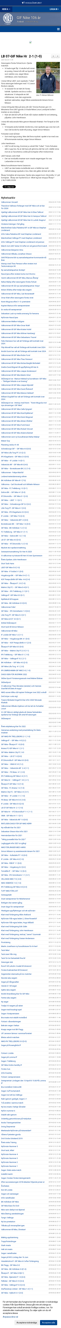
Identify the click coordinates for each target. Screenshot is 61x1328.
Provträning (5, 942)
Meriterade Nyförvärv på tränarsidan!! (16, 1130)
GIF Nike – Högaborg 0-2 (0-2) (13, 867)
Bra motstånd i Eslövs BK (11, 1087)
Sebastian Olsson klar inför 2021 (14, 831)
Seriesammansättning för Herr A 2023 (16, 552)
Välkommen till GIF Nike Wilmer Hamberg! (18, 333)
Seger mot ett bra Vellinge (11, 1095)
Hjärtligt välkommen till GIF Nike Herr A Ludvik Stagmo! (23, 220)
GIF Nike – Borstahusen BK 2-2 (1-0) (15, 468)
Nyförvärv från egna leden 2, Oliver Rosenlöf (19, 919)
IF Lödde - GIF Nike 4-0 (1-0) (12, 859)
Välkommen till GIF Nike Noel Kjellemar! (17, 413)
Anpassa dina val (10, 1317)
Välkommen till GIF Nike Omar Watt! (15, 325)
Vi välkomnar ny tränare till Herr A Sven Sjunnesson (21, 556)
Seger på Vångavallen (10, 982)
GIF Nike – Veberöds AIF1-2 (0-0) (14, 520)
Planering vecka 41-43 (10, 445)
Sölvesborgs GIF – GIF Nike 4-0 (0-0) (16, 449)
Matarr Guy (5, 441)
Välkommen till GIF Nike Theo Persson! (16, 359)
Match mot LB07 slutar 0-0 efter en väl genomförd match (24, 246)
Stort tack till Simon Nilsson (12, 627)
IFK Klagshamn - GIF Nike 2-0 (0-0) (15, 457)
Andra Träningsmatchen (11, 1123)
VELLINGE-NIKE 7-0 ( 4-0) (11, 879)
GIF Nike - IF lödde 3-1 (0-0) (12, 571)
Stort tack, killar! (7, 1150)
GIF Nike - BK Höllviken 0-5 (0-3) (14, 603)
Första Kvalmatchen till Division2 (14, 970)
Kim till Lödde (6, 1190)
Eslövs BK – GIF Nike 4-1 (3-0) (13, 492)
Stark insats (6, 1245)
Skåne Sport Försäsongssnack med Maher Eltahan (22, 678)
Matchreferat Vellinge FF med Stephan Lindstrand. (21, 238)
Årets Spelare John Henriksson (14, 560)
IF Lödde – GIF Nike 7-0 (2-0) (13, 516)
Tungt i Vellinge (7, 1218)
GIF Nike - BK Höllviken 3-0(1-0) (13, 1269)
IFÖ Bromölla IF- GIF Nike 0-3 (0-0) (15, 760)
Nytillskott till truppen (9, 599)
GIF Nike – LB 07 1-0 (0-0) (11, 756)
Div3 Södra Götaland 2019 (11, 1138)
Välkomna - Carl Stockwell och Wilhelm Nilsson (20, 484)
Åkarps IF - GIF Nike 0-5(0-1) (12, 1273)
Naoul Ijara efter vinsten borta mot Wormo (18, 274)
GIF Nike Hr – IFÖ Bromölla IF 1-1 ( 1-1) (16, 812)
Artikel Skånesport (8, 623)
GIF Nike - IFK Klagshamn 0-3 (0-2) (15, 512)
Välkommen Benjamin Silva (12, 250)
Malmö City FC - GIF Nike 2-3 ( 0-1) (15, 792)
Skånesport (6, 718)
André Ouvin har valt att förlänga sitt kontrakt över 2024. (23, 351)
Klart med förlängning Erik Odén (14, 926)
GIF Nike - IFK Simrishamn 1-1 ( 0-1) (15, 875)
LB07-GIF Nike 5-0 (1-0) (10, 567)
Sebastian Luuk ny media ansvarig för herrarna (20, 313)
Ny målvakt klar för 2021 (11, 827)
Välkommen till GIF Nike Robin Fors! (15, 355)
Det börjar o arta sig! (9, 696)
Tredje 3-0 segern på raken (12, 1006)
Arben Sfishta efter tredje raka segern (16, 290)
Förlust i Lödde (7, 1053)
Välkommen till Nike (9, 631)
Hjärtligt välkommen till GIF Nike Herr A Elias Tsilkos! (22, 212)
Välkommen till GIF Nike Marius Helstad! (17, 393)
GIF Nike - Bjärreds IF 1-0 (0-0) (13, 1277)
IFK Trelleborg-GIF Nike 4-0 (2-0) (14, 887)
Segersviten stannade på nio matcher (16, 974)
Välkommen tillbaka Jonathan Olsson (16, 254)
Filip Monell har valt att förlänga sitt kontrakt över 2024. (23, 347)
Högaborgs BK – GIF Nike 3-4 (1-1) (15, 575)
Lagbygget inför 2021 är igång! (13, 843)
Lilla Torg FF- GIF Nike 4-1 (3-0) (13, 508)
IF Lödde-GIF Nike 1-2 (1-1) (12, 635)
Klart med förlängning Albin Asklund (16, 915)
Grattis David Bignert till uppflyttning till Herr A (19, 367)
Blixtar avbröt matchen (10, 1037)
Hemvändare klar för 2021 (11, 835)
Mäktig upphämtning (9, 1237)
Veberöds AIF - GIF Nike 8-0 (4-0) (14, 464)
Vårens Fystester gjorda (11, 1134)
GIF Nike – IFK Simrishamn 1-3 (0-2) (15, 611)
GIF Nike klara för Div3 (10, 1206)
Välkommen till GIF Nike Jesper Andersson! (18, 371)
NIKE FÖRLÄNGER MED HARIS (13, 847)
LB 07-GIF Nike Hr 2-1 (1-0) (21, 56)
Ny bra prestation (8, 1222)
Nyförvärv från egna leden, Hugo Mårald (17, 922)
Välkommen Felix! (8, 607)
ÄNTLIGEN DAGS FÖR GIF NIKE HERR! (16, 824)
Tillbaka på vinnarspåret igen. (13, 1225)
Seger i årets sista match (11, 1170)
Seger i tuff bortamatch (10, 1091)
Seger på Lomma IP (9, 1057)
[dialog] (30, 1312)
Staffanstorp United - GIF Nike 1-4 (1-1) (17, 1289)
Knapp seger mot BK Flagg (12, 1029)
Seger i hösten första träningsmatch (15, 1178)
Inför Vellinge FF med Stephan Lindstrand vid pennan (22, 242)
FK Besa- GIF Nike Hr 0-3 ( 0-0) (13, 800)
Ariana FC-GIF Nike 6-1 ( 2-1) (12, 748)
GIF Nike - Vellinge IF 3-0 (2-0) (13, 1285)
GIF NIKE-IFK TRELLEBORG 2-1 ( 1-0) (15, 736)
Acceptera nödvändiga (27, 1322)
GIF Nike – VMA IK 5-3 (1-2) (12, 764)
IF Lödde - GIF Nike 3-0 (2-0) (12, 804)
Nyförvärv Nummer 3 (9, 1158)
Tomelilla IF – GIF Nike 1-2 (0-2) (13, 871)
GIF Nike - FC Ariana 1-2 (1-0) (12, 788)
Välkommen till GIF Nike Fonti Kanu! (15, 425)
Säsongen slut (7, 962)
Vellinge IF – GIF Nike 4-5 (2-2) (14, 740)
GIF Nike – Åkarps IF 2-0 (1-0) (13, 583)
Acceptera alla (48, 1322)
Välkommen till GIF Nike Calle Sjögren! (16, 409)
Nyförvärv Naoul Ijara (9, 317)
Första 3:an (5, 1069)
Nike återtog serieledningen (12, 1214)
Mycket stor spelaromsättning (13, 548)
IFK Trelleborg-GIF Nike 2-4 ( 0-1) (14, 776)
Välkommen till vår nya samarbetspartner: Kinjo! (20, 286)
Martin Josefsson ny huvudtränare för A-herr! (19, 946)
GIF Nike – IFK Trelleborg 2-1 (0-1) (15, 591)
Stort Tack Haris (7, 563)
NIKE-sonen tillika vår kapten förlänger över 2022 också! (24, 692)
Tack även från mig (8, 954)
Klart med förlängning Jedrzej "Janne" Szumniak (21, 934)
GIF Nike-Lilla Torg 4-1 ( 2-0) (12, 666)
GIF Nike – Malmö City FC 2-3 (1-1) (15, 651)
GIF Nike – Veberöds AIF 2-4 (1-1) (15, 768)
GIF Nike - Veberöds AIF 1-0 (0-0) (14, 820)
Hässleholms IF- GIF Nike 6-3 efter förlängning (20, 1261)
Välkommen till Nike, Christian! (13, 1229)
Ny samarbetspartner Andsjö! (13, 270)
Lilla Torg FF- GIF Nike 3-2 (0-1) (13, 615)
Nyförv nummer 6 (8, 1111)
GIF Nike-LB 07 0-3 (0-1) (11, 619)
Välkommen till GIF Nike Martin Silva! (16, 375)
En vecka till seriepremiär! (11, 310)
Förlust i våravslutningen (11, 1021)
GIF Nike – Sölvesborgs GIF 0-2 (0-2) (16, 504)
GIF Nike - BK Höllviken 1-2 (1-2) (14, 528)
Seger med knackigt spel (11, 1010)
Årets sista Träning (8, 1142)
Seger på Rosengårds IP (11, 1045)
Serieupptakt (6, 895)
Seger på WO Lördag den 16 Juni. (15, 1257)
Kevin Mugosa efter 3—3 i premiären (15, 302)
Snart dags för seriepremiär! (12, 907)
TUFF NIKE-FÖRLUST (9, 891)
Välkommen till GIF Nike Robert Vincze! (17, 429)
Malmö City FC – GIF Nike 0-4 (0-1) (15, 587)
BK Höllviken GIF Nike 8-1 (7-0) (13, 480)
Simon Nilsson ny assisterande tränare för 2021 (20, 851)
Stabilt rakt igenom (9, 1115)
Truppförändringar (8, 1241)
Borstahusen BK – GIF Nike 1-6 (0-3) (15, 524)
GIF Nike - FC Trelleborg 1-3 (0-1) (14, 488)
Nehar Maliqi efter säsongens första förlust (18, 282)
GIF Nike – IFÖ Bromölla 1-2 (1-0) (14, 544)
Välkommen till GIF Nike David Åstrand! (17, 389)
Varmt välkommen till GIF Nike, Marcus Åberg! (19, 278)
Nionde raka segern (9, 978)
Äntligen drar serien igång (11, 903)
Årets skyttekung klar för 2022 (13, 726)
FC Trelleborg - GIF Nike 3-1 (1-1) (14, 532)
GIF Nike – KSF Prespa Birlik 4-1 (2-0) (16, 643)
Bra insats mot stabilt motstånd (14, 1018)
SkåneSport (6, 682)
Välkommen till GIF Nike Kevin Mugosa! (17, 417)
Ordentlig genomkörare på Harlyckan (16, 1119)
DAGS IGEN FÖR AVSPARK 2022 (14, 674)
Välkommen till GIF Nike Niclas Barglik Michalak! (20, 363)
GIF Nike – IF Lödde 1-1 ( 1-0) (13, 796)
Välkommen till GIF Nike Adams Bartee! (17, 433)
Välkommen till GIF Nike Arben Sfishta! (16, 421)
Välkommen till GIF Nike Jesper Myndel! (17, 385)
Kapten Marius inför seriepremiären (15, 306)
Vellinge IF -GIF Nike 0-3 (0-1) (13, 595)
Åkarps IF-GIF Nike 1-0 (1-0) (12, 784)
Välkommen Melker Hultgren (12, 321)
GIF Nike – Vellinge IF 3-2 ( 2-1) (13, 658)
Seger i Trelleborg (8, 1061)
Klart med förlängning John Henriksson (17, 930)
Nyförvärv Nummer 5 (9, 1146)
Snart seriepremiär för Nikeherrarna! (15, 899)
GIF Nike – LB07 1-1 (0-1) (11, 500)
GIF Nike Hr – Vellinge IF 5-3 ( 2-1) (15, 780)
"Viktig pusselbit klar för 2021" (13, 839)
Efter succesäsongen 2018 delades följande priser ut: (23, 1182)
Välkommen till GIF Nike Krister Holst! (16, 329)
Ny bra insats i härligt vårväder (13, 1107)
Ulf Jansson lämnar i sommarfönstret (16, 1033)
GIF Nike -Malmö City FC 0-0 (12, 752)
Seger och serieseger (10, 1194)
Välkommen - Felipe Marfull (12, 472)
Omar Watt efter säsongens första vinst (17, 298)
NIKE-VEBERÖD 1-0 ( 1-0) (11, 883)
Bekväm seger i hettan (10, 1025)
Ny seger (4, 1002)
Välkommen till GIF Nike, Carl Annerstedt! (17, 294)
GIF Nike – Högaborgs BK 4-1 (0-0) (15, 639)
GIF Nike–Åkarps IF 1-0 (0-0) (12, 744)
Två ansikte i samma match (12, 1103)
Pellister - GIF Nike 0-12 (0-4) (12, 1281)
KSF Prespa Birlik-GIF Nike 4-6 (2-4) (15, 579)
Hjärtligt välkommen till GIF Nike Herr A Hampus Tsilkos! (24, 216)
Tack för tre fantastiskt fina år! (13, 958)
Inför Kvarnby (6, 1073)
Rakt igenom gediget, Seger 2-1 (14, 1099)
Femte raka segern (8, 998)
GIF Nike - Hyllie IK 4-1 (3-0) (12, 1293)
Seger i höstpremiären (10, 1014)
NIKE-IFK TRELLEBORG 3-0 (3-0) (14, 1041)
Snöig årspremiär (8, 1127)
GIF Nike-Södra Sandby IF (11, 1065)
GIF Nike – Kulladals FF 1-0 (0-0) (14, 855)
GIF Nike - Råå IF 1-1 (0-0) (11, 863)
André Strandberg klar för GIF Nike (15, 994)
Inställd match (7, 1174)
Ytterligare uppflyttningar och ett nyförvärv (18, 911)
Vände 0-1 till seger (9, 986)
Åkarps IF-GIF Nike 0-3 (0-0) (12, 647)
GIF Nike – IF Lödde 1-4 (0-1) (13, 461)
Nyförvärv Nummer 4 (9, 1154)
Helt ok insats (6, 1249)
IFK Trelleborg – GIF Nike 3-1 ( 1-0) (15, 655)
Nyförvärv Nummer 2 (9, 1162)
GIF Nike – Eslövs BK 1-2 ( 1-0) (13, 536)
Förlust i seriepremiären (10, 1077)
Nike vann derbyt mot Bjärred (13, 1210)
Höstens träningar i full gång (12, 224)
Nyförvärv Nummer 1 (9, 1166)
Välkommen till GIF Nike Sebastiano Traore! (18, 337)
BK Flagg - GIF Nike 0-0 (10, 1265)
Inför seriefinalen (8, 1198)
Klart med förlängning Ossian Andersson (17, 938)
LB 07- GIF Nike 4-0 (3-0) (11, 540)
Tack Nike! (5, 950)
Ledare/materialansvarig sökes (14, 476)
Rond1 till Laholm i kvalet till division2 (16, 966)
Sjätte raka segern (8, 990)
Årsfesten (5, 1186)
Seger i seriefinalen (9, 1253)
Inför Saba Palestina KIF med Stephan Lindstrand (21, 234)
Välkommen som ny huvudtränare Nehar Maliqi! (20, 437)
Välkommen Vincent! (9, 202)
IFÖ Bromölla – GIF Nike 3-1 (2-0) (14, 496)
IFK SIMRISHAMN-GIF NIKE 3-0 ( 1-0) (15, 670)
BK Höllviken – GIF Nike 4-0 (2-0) (14, 662)
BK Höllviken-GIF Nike (10, 1202)
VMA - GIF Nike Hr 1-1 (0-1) (12, 816)
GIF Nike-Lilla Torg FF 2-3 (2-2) (13, 453)
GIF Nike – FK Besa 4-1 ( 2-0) (13, 772)
